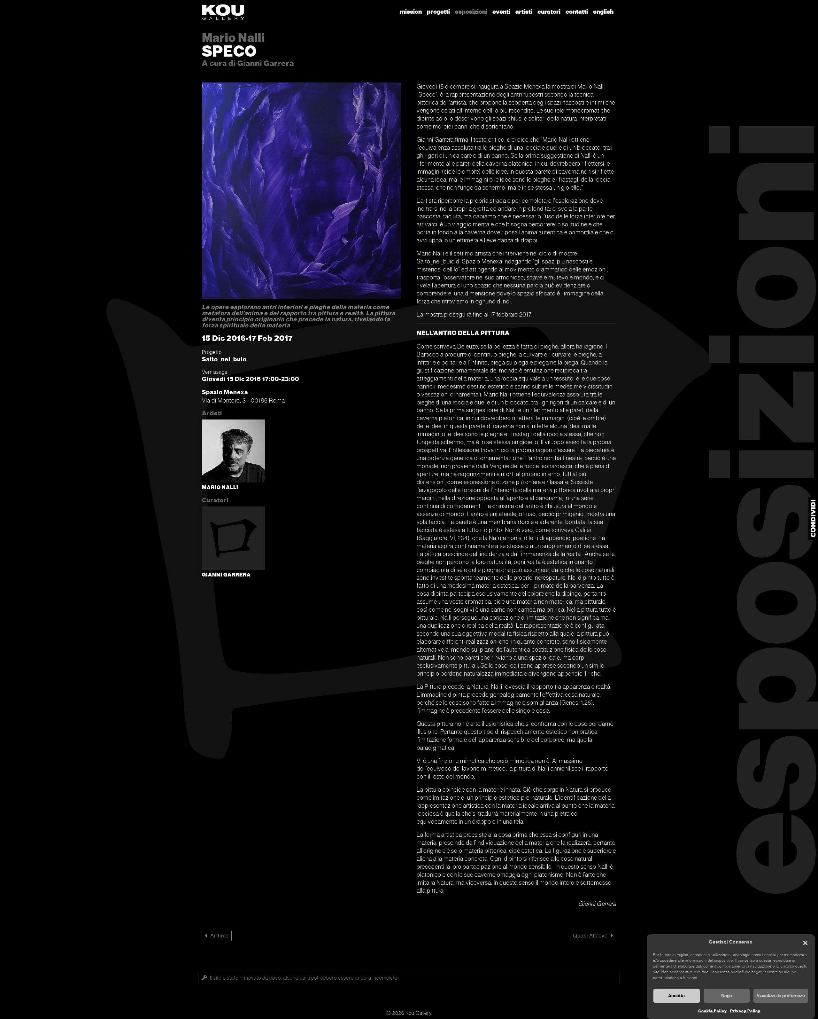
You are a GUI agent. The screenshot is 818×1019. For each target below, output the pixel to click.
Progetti (438, 11)
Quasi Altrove (590, 936)
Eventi (501, 11)
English (603, 11)
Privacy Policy (745, 1011)
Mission (411, 11)
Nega (726, 996)
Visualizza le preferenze (781, 996)
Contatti (577, 11)
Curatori (548, 11)
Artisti (523, 11)
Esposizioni (471, 11)
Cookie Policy (712, 1011)
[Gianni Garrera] (233, 539)
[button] (805, 942)
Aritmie (219, 936)
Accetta (676, 996)
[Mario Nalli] (233, 452)
